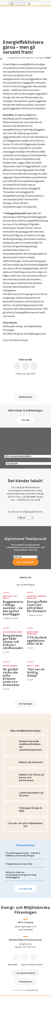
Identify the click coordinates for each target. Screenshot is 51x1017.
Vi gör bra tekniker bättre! (32, 964)
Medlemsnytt (25, 397)
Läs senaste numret (25, 973)
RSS (33, 957)
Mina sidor (39, 21)
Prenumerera (25, 981)
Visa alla (25, 420)
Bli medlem (13, 964)
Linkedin (24, 957)
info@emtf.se (25, 944)
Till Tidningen (25, 703)
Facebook (16, 957)
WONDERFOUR (32, 990)
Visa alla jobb (25, 888)
